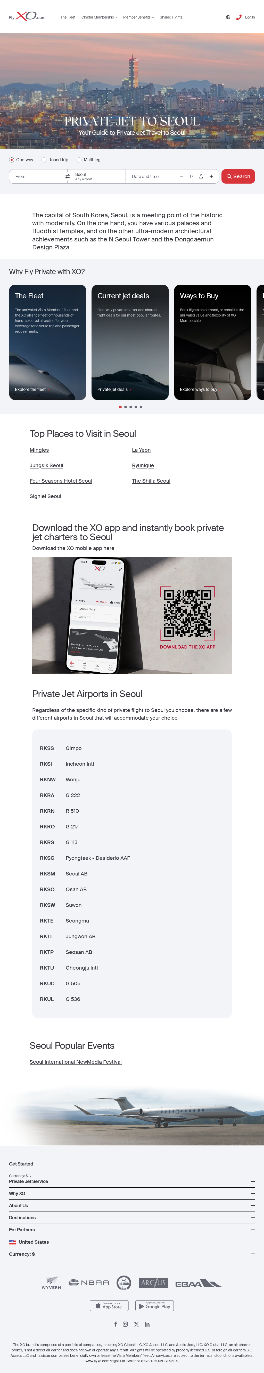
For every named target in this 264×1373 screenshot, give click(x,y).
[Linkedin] (147, 1324)
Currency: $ (18, 1175)
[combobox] (38, 176)
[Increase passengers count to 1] (211, 176)
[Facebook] (115, 1324)
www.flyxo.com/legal (102, 1361)
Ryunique (143, 465)
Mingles (39, 450)
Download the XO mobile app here (73, 548)
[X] (136, 1324)
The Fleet (68, 17)
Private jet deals (112, 389)
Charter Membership (97, 17)
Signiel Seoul (45, 496)
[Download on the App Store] (109, 1306)
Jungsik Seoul (46, 465)
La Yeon (141, 450)
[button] (132, 1164)
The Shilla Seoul (151, 480)
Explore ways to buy (198, 389)
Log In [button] (250, 17)
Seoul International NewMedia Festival (76, 1062)
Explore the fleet (30, 389)
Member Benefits (137, 17)
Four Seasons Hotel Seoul (61, 480)
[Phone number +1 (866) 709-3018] (239, 17)
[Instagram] (125, 1324)
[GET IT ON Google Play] (155, 1306)
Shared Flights (171, 17)
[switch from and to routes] (67, 176)
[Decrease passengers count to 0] (181, 176)
